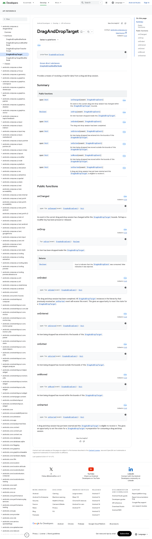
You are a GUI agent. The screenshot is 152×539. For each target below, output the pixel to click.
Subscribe (124, 534)
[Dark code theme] (125, 52)
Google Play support (139, 502)
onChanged (75, 100)
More (57, 3)
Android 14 (96, 504)
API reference (9, 11)
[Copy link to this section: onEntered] (50, 313)
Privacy (55, 508)
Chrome (71, 524)
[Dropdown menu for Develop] (50, 2)
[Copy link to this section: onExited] (48, 344)
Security (35, 501)
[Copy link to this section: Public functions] (61, 186)
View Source (120, 33)
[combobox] (91, 3)
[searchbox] (15, 19)
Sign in (146, 3)
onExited (74, 143)
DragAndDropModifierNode (51, 66)
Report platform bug (139, 494)
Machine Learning (59, 497)
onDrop (74, 112)
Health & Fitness (58, 501)
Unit (46, 100)
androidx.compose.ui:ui (119, 30)
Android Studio (135, 3)
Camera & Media (58, 504)
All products (114, 524)
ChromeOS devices (79, 501)
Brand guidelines (54, 534)
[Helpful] (122, 23)
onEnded (74, 121)
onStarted (75, 167)
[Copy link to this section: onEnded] (48, 278)
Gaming (55, 494)
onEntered (75, 131)
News (34, 508)
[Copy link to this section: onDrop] (47, 229)
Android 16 (96, 497)
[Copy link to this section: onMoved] (49, 374)
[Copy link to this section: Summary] (51, 85)
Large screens (77, 494)
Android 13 (96, 508)
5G (54, 511)
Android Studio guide (119, 496)
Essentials (27, 3)
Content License (94, 450)
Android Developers (43, 23)
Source (35, 504)
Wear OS (75, 497)
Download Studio (118, 506)
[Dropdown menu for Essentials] (34, 2)
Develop (43, 3)
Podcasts (36, 515)
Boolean (43, 112)
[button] (14, 27)
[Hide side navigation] (27, 535)
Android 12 (96, 511)
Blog (34, 511)
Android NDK (116, 510)
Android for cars (78, 504)
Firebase (81, 524)
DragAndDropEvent (94, 100)
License (42, 534)
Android (35, 494)
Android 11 (96, 515)
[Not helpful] (125, 23)
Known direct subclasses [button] (51, 64)
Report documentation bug (140, 498)
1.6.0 (125, 36)
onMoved (74, 155)
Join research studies (139, 506)
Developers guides (118, 499)
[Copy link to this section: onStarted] (50, 405)
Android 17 (96, 494)
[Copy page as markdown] (88, 32)
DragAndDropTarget (56, 54)
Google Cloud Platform (97, 524)
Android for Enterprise (40, 497)
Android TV (76, 508)
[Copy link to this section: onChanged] (51, 196)
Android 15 (96, 501)
